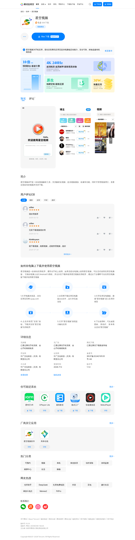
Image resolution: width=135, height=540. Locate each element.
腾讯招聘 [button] (60, 519)
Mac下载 (49, 36)
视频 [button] (43, 463)
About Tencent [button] (33, 519)
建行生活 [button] (105, 485)
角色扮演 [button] (74, 463)
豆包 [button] (89, 485)
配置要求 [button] (108, 51)
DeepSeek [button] (43, 485)
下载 (30, 410)
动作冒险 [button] (89, 463)
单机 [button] (59, 463)
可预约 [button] (28, 463)
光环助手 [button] (28, 485)
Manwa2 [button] (43, 491)
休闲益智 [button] (105, 463)
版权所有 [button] (76, 519)
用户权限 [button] (83, 519)
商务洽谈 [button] (52, 519)
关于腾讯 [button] (24, 519)
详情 (44, 410)
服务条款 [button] (44, 519)
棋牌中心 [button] (28, 469)
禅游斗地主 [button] (27, 491)
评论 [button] (31, 98)
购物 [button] (59, 469)
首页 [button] (22, 12)
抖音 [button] (74, 485)
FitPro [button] (58, 491)
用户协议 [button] (110, 519)
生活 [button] (43, 469)
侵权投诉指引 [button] (101, 519)
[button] (27, 4)
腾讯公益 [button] (68, 519)
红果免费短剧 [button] (58, 485)
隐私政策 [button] (57, 375)
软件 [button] (27, 12)
